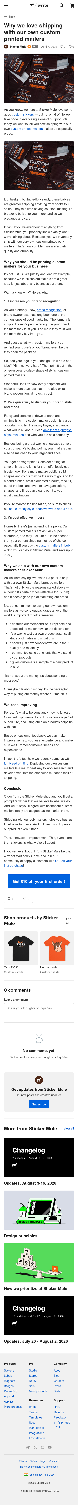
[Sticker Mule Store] (28, 1447)
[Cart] (72, 5)
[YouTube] (49, 1447)
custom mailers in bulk (54, 545)
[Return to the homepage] (32, 5)
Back (11, 16)
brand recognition (49, 309)
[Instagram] (42, 1447)
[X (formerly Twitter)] (35, 1447)
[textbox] (39, 497)
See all (68, 921)
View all (69, 1128)
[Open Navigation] (5, 5)
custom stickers (23, 114)
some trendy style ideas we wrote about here (40, 508)
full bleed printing (16, 763)
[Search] (61, 5)
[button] (39, 881)
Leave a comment (16, 999)
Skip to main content (3, 3)
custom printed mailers (27, 128)
